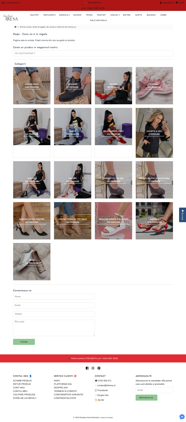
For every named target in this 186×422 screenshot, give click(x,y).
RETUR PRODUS (22, 384)
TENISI (89, 15)
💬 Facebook (101, 390)
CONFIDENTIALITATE (65, 398)
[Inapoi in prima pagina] (15, 27)
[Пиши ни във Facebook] (182, 418)
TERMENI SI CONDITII (65, 391)
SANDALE (64, 15)
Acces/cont (167, 2)
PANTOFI (101, 15)
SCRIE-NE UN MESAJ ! (24, 398)
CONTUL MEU (20, 391)
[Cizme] (31, 126)
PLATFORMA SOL (63, 384)
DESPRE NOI (61, 387)
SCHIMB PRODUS (22, 380)
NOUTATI (34, 15)
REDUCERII (49, 15)
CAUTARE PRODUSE (24, 394)
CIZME (163, 15)
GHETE (138, 15)
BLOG (101, 400)
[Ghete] (72, 126)
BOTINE (127, 15)
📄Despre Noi (102, 395)
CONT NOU (19, 387)
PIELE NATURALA (98, 20)
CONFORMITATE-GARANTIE (68, 394)
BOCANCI (151, 15)
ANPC (57, 380)
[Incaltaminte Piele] (113, 126)
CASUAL (114, 15)
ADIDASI (77, 15)
